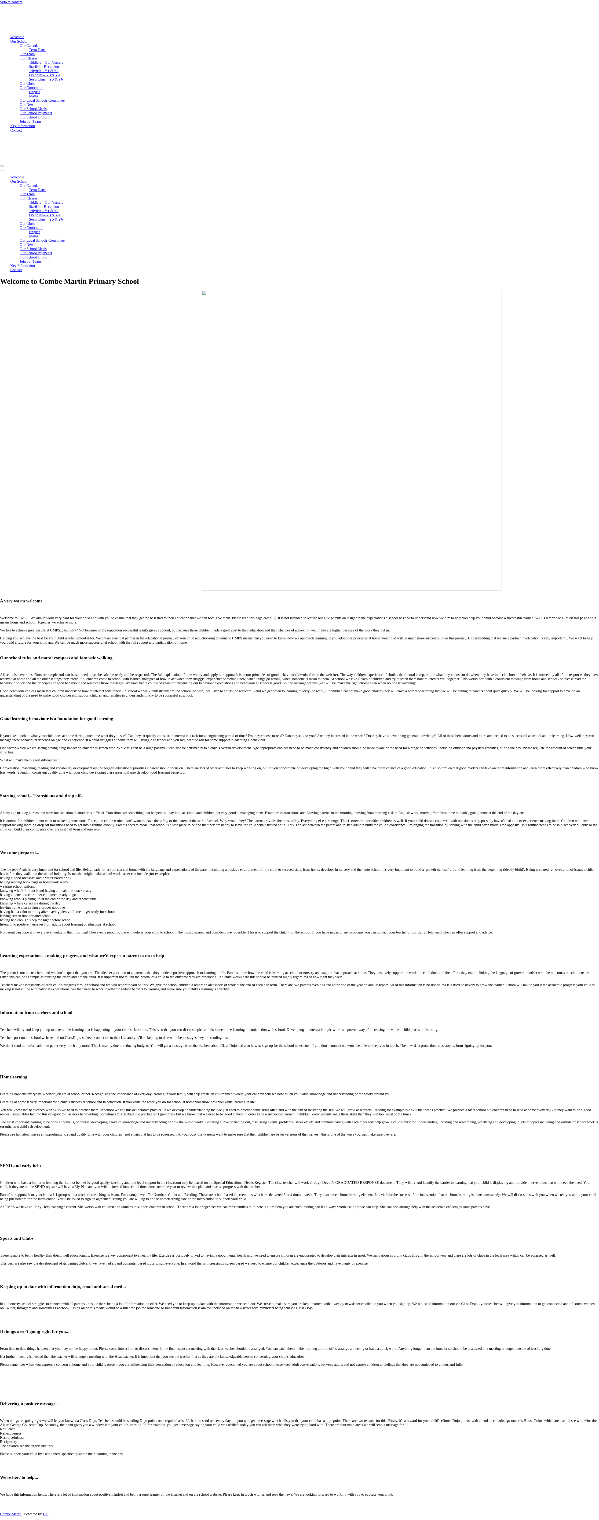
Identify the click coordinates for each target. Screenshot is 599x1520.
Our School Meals (33, 109)
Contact (16, 130)
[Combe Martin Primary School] (69, 29)
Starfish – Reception (44, 67)
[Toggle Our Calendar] (81, 186)
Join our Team (30, 121)
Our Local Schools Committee (42, 100)
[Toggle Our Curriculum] (81, 228)
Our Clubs (27, 83)
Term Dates (37, 50)
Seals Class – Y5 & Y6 (46, 79)
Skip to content (11, 2)
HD (45, 1514)
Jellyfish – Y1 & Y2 (43, 71)
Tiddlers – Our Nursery (46, 62)
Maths (33, 96)
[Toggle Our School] (81, 182)
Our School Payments (36, 113)
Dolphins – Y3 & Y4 (44, 75)
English (34, 92)
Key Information (22, 126)
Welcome (17, 37)
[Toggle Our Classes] (81, 198)
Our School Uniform (35, 117)
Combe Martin (11, 1514)
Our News (27, 105)
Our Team (27, 54)
